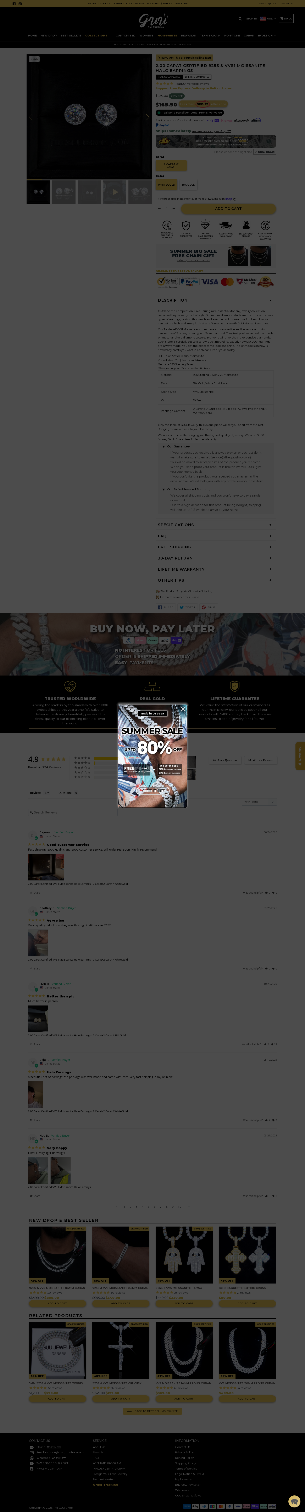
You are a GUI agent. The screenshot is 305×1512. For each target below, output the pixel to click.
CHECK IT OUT (152, 790)
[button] (294, 1501)
